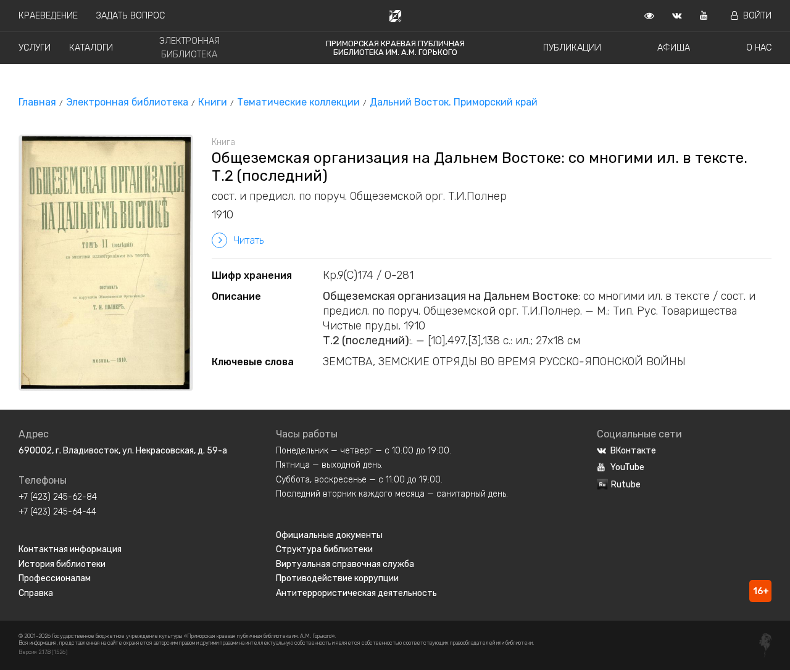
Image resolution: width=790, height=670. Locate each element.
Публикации (572, 48)
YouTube (627, 467)
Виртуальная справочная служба (345, 564)
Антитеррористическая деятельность (356, 593)
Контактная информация (70, 549)
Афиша (673, 48)
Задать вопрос (130, 15)
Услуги (35, 48)
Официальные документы (329, 535)
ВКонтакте (633, 450)
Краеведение (48, 15)
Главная (37, 102)
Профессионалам (55, 578)
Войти (757, 15)
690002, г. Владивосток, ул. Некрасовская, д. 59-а (123, 450)
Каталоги (91, 48)
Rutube (626, 484)
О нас (758, 48)
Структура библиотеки (324, 549)
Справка (36, 593)
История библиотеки (62, 564)
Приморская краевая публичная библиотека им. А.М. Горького (395, 48)
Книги (212, 102)
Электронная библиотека (127, 102)
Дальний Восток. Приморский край (454, 102)
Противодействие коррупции (337, 578)
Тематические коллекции (298, 102)
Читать (248, 240)
